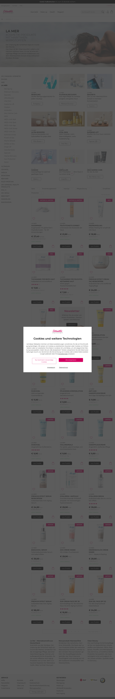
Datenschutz (63, 367)
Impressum (51, 367)
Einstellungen (63, 354)
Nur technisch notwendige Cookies (44, 361)
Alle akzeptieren (70, 360)
